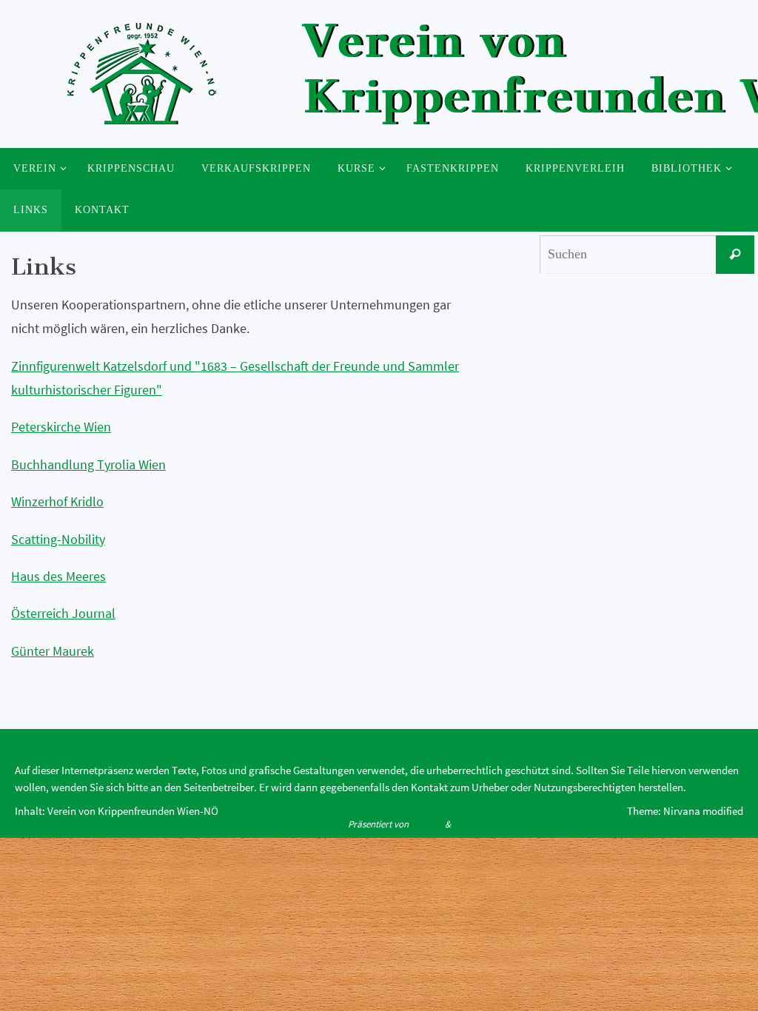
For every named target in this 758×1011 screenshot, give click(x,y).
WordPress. (475, 824)
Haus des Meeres (58, 576)
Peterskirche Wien (61, 426)
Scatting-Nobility (58, 539)
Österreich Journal (63, 613)
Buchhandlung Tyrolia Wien (88, 464)
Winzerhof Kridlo (57, 501)
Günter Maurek (52, 650)
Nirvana (427, 824)
